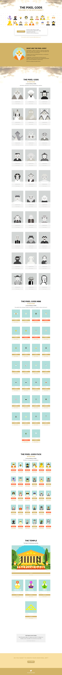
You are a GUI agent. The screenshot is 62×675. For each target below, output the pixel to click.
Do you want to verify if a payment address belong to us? (31, 37)
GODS (46, 2)
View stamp (17, 103)
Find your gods (21, 31)
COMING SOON (17, 122)
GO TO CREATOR (31, 661)
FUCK (52, 2)
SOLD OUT (36, 320)
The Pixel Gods (4, 1)
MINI (49, 2)
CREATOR (59, 2)
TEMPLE (55, 2)
